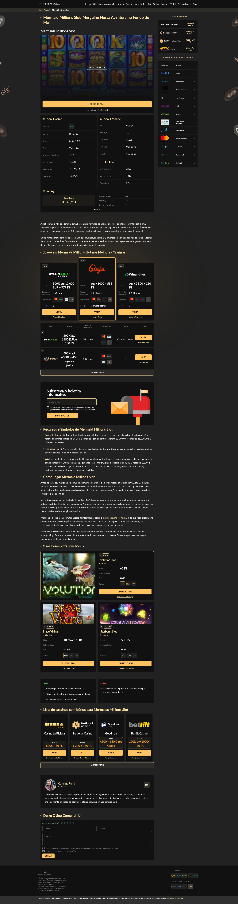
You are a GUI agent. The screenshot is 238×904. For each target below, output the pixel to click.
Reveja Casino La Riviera (54, 758)
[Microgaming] (179, 875)
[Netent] (184, 875)
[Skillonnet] (195, 875)
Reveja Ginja (97, 317)
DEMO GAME (95, 67)
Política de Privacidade (175, 898)
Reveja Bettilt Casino (139, 758)
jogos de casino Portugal (114, 517)
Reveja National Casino (82, 758)
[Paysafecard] (184, 886)
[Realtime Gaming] (190, 875)
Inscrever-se (62, 416)
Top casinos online (107, 4)
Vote (96, 209)
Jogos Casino (140, 4)
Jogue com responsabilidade (48, 890)
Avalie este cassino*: (50, 823)
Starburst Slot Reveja (126, 668)
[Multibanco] (173, 886)
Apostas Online (124, 4)
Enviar (48, 856)
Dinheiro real (125, 592)
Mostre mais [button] (97, 372)
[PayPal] (179, 886)
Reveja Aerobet (143, 362)
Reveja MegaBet (59, 317)
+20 (190, 887)
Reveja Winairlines (135, 317)
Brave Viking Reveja (68, 668)
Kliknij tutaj (103, 110)
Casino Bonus (184, 4)
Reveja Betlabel (143, 343)
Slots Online (153, 4)
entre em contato (61, 886)
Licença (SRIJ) (90, 4)
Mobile (173, 4)
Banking (165, 4)
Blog (195, 4)
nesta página (59, 888)
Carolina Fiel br (67, 783)
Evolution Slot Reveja (125, 597)
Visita (97, 312)
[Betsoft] (173, 875)
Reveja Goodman (111, 758)
